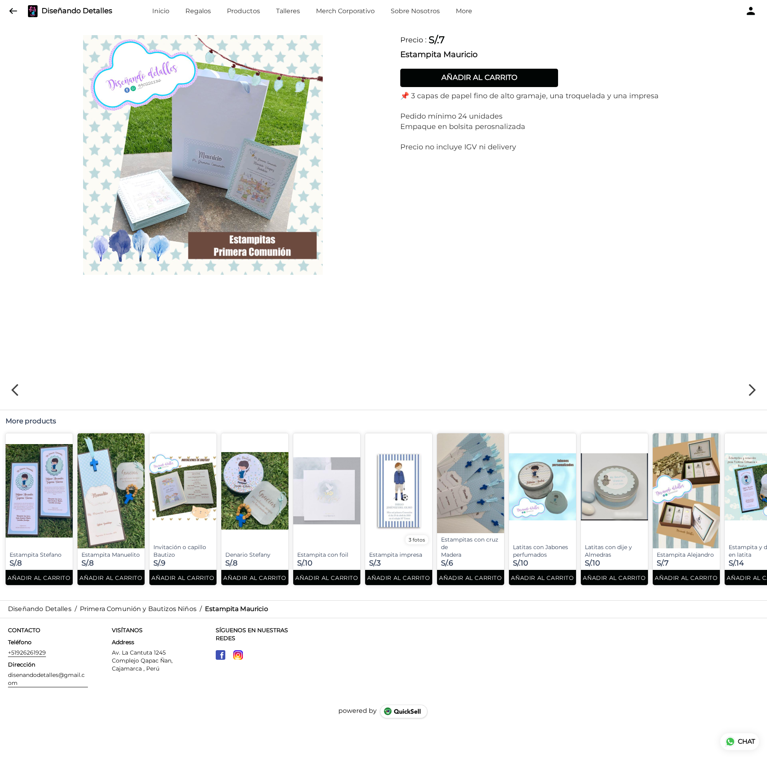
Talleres (288, 11)
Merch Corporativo (345, 11)
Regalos (198, 11)
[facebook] (220, 655)
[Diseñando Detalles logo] (33, 11)
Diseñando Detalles (77, 11)
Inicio (160, 11)
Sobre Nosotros (415, 11)
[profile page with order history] (751, 11)
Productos (243, 11)
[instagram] (238, 655)
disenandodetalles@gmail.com (46, 679)
